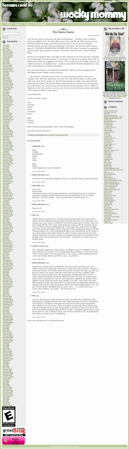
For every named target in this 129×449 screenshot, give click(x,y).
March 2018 (6, 172)
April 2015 (6, 221)
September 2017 (8, 181)
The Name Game (63, 32)
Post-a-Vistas (108, 188)
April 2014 (6, 239)
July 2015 (6, 218)
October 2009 (7, 321)
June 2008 (6, 345)
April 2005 (6, 402)
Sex (105, 206)
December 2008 (8, 336)
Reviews (107, 201)
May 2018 (6, 169)
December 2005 (8, 390)
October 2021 (7, 118)
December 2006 (8, 372)
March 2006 (6, 386)
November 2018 (8, 160)
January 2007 (7, 371)
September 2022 (8, 104)
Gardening (107, 141)
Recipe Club (108, 195)
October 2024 (7, 69)
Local (106, 156)
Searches (107, 204)
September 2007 (8, 359)
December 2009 (8, 318)
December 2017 (8, 177)
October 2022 (7, 103)
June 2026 (6, 47)
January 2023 (7, 98)
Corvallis (107, 126)
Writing (106, 223)
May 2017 (6, 187)
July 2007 (6, 362)
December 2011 (8, 281)
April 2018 (6, 171)
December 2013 (8, 245)
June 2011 (6, 290)
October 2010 (7, 302)
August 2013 (7, 251)
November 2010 (8, 301)
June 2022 (6, 109)
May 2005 (6, 401)
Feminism (107, 132)
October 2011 (7, 284)
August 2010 (7, 306)
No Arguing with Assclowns (113, 170)
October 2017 (7, 180)
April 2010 (6, 312)
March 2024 (6, 78)
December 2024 (8, 68)
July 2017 (6, 184)
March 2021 (6, 128)
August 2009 (7, 324)
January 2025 (7, 66)
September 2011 (8, 286)
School (106, 203)
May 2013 (6, 256)
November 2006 (8, 374)
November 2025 (8, 53)
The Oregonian (109, 214)
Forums (106, 136)
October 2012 (7, 266)
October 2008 (7, 339)
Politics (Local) (109, 182)
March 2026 (6, 50)
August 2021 (7, 121)
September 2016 (8, 198)
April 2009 (6, 330)
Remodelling (108, 200)
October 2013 (7, 248)
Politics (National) (110, 183)
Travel (106, 218)
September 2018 (8, 163)
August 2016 (7, 200)
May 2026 (6, 48)
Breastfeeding (109, 121)
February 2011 (7, 296)
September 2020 (8, 136)
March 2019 (6, 154)
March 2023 (6, 95)
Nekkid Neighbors (110, 168)
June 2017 (6, 186)
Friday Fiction (108, 138)
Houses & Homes (110, 150)
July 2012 (6, 271)
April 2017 (6, 189)
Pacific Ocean (108, 174)
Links (28, 24)
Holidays (107, 147)
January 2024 (7, 81)
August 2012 (7, 269)
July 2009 (6, 325)
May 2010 (6, 310)
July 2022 (6, 107)
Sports (106, 207)
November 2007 (8, 355)
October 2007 (7, 357)
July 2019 (6, 151)
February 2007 (7, 369)
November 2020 (8, 133)
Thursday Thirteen (110, 217)
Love (105, 158)
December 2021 (8, 116)
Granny (106, 142)
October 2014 (7, 230)
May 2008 (6, 346)
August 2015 (7, 216)
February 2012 (7, 278)
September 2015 (8, 215)
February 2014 (7, 242)
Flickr (106, 133)
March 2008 (6, 349)
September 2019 (8, 150)
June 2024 (6, 74)
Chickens (107, 123)
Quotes (106, 191)
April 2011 (6, 293)
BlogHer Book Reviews (111, 118)
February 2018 (7, 174)
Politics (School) (109, 185)
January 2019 (7, 157)
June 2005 (6, 399)
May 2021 (6, 125)
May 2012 (6, 274)
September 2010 (8, 304)
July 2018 (6, 166)
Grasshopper (108, 144)
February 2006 (7, 387)
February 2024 (7, 80)
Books (106, 120)
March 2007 (6, 368)
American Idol (108, 112)
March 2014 (6, 240)
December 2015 (8, 210)
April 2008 (6, 348)
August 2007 (7, 360)
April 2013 (6, 257)
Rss (125, 24)
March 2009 (6, 331)
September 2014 (8, 231)
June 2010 (6, 309)
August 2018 (7, 165)
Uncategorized (109, 220)
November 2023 (8, 84)
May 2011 (6, 292)
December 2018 (8, 159)
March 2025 (6, 63)
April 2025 (6, 62)
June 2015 (6, 219)
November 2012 (8, 265)
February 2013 (7, 260)
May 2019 (6, 153)
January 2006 (7, 389)
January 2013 (7, 262)
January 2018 (7, 175)
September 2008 (8, 340)
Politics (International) (111, 180)
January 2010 (7, 316)
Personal (107, 177)
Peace (106, 176)
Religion (107, 198)
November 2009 (8, 319)
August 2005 (7, 396)
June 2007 (6, 363)
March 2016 (6, 206)
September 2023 (8, 87)
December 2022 (8, 100)
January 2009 (7, 334)
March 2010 (6, 313)
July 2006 (6, 380)
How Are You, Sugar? (111, 57)
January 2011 (7, 298)
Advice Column (109, 111)
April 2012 (6, 275)
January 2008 (7, 352)
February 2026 (7, 51)
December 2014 (8, 227)
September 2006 (8, 377)
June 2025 (6, 60)
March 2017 (6, 190)
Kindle (118, 98)
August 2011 (7, 287)
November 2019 (8, 147)
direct (108, 92)
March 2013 (6, 259)
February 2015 (7, 224)
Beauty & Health (109, 115)
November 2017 (8, 178)
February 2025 (7, 65)
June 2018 (6, 168)
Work (106, 221)
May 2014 (6, 237)
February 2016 (7, 207)
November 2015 (8, 212)
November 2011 (8, 283)
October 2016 (7, 196)
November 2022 (8, 101)
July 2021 (6, 122)
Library (106, 154)
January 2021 (7, 130)
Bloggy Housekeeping (111, 117)
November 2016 (8, 195)
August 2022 (7, 106)
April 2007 (6, 366)
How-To (106, 151)
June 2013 (6, 254)
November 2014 (8, 228)
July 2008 (6, 343)
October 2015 (7, 213)
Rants (106, 194)
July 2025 (6, 59)
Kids (52, 135)
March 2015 (6, 222)
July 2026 (6, 45)
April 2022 (6, 112)
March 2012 (6, 277)
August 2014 (7, 233)
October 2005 (7, 393)
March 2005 (6, 404)
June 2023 (6, 92)
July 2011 (6, 289)
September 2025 (8, 56)
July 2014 (6, 234)
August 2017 (7, 183)
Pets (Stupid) (108, 179)
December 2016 (8, 193)
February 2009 (7, 333)
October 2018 (7, 162)
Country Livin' (109, 127)
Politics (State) (109, 186)
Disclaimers (40, 24)
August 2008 (7, 342)
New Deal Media (74, 446)
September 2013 (8, 249)
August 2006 (7, 378)
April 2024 (6, 77)
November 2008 (8, 337)
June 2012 (6, 272)
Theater (106, 215)
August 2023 (7, 89)
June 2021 (6, 124)
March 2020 (6, 140)
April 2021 (6, 127)
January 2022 (7, 115)
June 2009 (6, 327)
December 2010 (8, 299)
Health (106, 145)
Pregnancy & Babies (111, 189)
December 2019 (8, 145)
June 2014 (6, 236)
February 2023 (7, 97)
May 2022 (6, 110)
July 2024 (6, 72)
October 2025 (7, 54)
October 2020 (7, 134)
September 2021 (8, 119)
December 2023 (8, 83)
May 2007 (6, 365)
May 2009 (6, 328)
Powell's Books (118, 96)
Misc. (106, 162)
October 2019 (7, 148)
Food (106, 135)
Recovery (107, 197)
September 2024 (8, 71)
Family (106, 130)
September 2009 (8, 322)
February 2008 (7, 351)
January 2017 (7, 192)
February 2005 (7, 405)
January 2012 (7, 280)
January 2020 (7, 143)
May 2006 (6, 383)
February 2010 (7, 315)
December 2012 (8, 263)
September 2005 (8, 395)
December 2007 (8, 354)
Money (106, 164)
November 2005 (8, 392)
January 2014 (7, 243)
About (18, 24)
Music (106, 167)
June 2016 (6, 203)
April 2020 (6, 139)
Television (107, 212)
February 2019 (7, 156)
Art (105, 114)
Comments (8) (62, 135)
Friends (106, 139)
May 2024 (6, 75)
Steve (106, 211)
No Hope (107, 173)
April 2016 (6, 204)
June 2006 (6, 381)
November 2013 (8, 246)
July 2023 (6, 90)
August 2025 (7, 57)
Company (107, 124)
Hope (106, 148)
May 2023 (6, 94)
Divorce (106, 129)
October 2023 (7, 86)
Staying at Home (109, 209)
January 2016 (7, 209)
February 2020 (7, 142)
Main (9, 24)
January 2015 (7, 225)
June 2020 (6, 137)
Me (105, 161)
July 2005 (6, 398)
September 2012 (8, 268)
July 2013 (6, 253)
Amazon (119, 95)
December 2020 (8, 131)
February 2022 (7, 113)
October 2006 (7, 375)
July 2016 (6, 201)
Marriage (107, 159)
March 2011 (6, 295)
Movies (106, 165)
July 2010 (6, 307)
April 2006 (6, 384)
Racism (106, 192)
